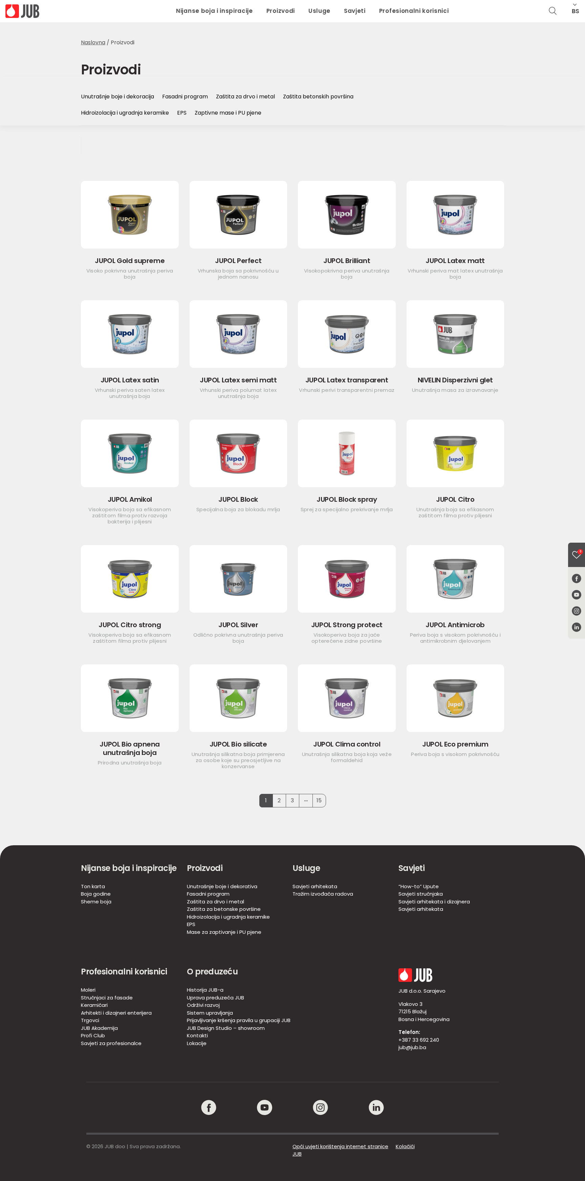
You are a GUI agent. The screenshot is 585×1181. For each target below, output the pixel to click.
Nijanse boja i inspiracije (214, 11)
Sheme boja (96, 901)
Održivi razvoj (203, 1005)
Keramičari (94, 1005)
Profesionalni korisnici (414, 11)
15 (319, 800)
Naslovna (93, 42)
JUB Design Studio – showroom (226, 1028)
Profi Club (93, 1035)
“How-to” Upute (418, 886)
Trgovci (90, 1020)
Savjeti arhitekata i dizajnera (434, 901)
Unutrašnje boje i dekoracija (117, 96)
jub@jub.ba (412, 1047)
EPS (182, 113)
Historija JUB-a (205, 989)
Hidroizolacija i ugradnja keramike (125, 113)
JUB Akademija (99, 1028)
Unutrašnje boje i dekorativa (222, 886)
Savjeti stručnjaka (420, 893)
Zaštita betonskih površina (318, 96)
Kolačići (405, 1146)
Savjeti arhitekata (314, 886)
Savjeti (355, 11)
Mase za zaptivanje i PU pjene (224, 932)
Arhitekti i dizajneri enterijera (116, 1012)
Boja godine (96, 893)
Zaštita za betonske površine (224, 909)
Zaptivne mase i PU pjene (228, 113)
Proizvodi (280, 11)
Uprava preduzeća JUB (215, 997)
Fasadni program (185, 96)
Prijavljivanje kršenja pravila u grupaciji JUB (238, 1020)
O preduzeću (212, 971)
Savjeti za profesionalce (111, 1043)
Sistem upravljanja (210, 1012)
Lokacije (197, 1043)
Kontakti (197, 1035)
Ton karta (93, 886)
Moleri (88, 989)
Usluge (319, 11)
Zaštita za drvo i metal (245, 96)
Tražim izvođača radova (322, 893)
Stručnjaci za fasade (107, 997)
